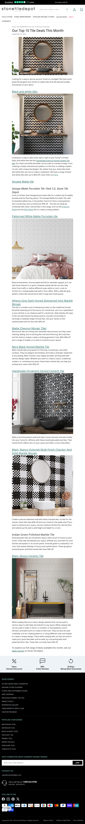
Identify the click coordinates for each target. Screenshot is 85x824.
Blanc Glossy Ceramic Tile (27, 556)
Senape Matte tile (23, 181)
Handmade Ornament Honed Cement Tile (38, 371)
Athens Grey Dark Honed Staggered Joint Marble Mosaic (42, 302)
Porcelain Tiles (8, 745)
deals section (18, 651)
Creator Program (9, 712)
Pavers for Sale (8, 742)
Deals (71, 17)
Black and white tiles (25, 91)
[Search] (68, 9)
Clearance (6, 21)
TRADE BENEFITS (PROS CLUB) (13, 708)
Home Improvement (22, 17)
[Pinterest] (13, 799)
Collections (61, 17)
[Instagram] (8, 799)
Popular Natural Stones (43, 17)
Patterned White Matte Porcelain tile (35, 216)
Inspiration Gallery (10, 705)
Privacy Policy (8, 701)
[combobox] (54, 9)
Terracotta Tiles (9, 749)
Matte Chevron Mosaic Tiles (29, 328)
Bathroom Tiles (8, 728)
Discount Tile (7, 735)
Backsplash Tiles (9, 724)
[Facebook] (3, 799)
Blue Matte (28, 209)
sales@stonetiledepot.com (11, 775)
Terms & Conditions (63, 820)
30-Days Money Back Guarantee (15, 684)
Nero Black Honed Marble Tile (30, 347)
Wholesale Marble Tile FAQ (13, 698)
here (56, 175)
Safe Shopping (8, 694)
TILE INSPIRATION (22, 27)
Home (14, 27)
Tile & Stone (7, 17)
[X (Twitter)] (17, 799)
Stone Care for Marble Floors (14, 691)
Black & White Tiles (10, 731)
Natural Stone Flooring (12, 687)
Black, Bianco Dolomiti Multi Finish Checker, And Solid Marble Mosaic (42, 451)
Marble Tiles (7, 738)
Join (77, 763)
